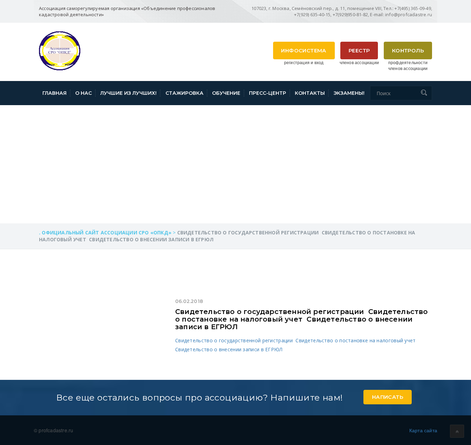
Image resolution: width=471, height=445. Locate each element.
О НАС (83, 93)
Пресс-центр (267, 93)
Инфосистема (303, 50)
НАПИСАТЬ (387, 397)
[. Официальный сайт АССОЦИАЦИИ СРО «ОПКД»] (59, 50)
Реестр (359, 50)
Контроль (408, 50)
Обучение (226, 93)
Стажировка (184, 93)
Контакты (310, 93)
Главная (54, 93)
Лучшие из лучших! (128, 93)
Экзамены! (348, 93)
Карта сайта (423, 430)
